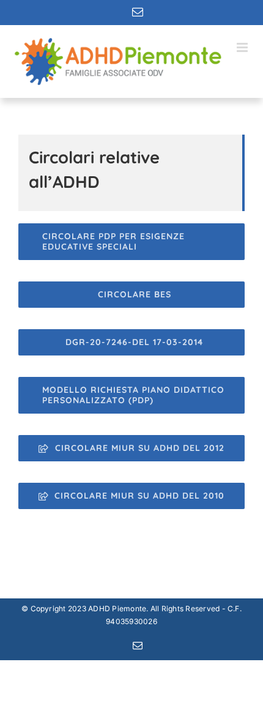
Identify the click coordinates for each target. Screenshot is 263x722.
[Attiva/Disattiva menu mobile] (243, 47)
